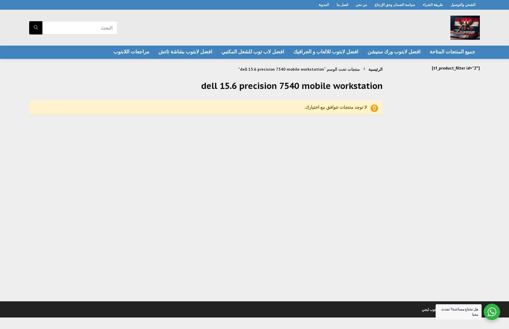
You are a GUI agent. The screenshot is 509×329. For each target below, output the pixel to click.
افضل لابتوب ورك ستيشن (394, 51)
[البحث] (35, 27)
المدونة (324, 4)
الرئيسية (375, 69)
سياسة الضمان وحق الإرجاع (395, 4)
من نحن (361, 4)
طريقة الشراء (433, 4)
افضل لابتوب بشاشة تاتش (185, 51)
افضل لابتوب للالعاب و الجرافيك (325, 51)
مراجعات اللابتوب (131, 51)
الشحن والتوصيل (463, 4)
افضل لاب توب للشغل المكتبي (253, 51)
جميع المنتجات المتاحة (452, 51)
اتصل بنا (342, 4)
